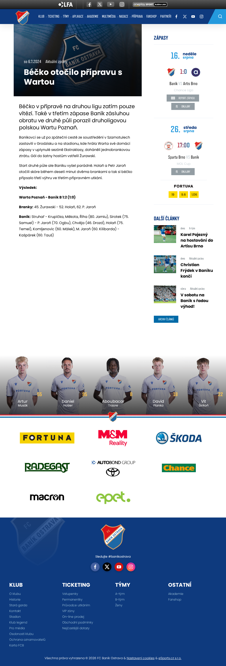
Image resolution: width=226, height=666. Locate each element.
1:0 (183, 71)
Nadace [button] (123, 16)
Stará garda (18, 605)
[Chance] (179, 469)
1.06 (194, 194)
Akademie (92, 16)
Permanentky (72, 599)
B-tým (119, 599)
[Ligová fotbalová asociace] (65, 6)
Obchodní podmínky (77, 622)
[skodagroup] (179, 439)
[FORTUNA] (47, 439)
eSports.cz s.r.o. (169, 658)
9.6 (183, 194)
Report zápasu (186, 98)
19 (172, 194)
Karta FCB (16, 645)
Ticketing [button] (53, 16)
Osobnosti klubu (21, 634)
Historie (15, 599)
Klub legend (18, 622)
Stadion (15, 616)
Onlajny (185, 106)
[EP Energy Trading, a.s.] (113, 499)
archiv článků (166, 319)
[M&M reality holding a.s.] (113, 439)
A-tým (120, 594)
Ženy (118, 605)
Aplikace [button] (77, 16)
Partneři (165, 16)
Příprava (137, 16)
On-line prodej (73, 616)
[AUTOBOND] (113, 469)
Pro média (17, 628)
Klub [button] (41, 16)
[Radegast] (47, 469)
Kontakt (15, 611)
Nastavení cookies (140, 658)
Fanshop (151, 16)
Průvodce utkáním (76, 605)
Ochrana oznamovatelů (27, 639)
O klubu (15, 594)
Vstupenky (70, 594)
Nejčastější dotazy (76, 628)
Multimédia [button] (109, 16)
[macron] (47, 499)
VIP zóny (68, 611)
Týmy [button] (66, 16)
